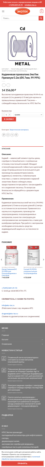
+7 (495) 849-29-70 (16, 5)
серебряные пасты (10, 447)
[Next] (43, 264)
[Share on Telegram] (16, 135)
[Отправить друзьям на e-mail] (8, 135)
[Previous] (1, 264)
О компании (7, 344)
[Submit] (41, 18)
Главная (5, 335)
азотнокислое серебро (11, 444)
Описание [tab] (6, 149)
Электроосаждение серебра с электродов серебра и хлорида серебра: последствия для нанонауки (25, 387)
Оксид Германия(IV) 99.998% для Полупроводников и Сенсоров (9, 272)
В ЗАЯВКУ (9, 119)
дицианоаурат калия (10, 441)
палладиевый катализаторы (14, 435)
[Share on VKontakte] (12, 135)
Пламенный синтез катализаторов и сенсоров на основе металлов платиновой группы (23, 359)
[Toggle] (42, 339)
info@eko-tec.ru (30, 5)
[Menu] (3, 11)
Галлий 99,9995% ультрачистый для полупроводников (30, 271)
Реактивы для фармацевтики (24, 69)
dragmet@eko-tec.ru (10, 313)
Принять (22, 463)
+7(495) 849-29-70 (9, 288)
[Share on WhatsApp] (4, 135)
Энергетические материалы (14, 71)
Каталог (5, 69)
